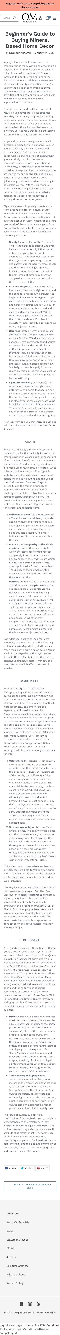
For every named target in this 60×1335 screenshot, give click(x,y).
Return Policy (14, 1283)
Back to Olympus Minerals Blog (32, 1186)
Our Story (12, 1213)
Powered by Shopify (46, 1312)
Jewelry (11, 1257)
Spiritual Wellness (17, 1265)
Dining (10, 1248)
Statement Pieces (17, 1239)
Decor (10, 1230)
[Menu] (54, 18)
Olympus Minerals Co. (24, 1312)
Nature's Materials (17, 1222)
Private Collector (17, 1274)
